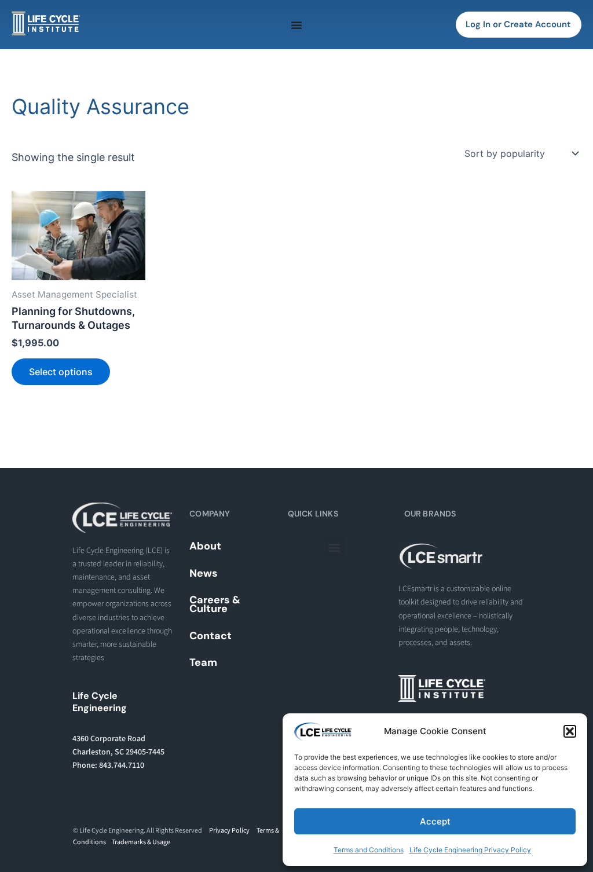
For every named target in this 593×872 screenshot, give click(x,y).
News (203, 573)
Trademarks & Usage (141, 842)
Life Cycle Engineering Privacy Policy (470, 849)
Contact (210, 636)
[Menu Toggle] (296, 25)
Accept (435, 821)
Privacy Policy (229, 831)
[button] (570, 731)
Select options (61, 372)
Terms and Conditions (369, 849)
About (205, 546)
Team (203, 662)
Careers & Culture (214, 604)
